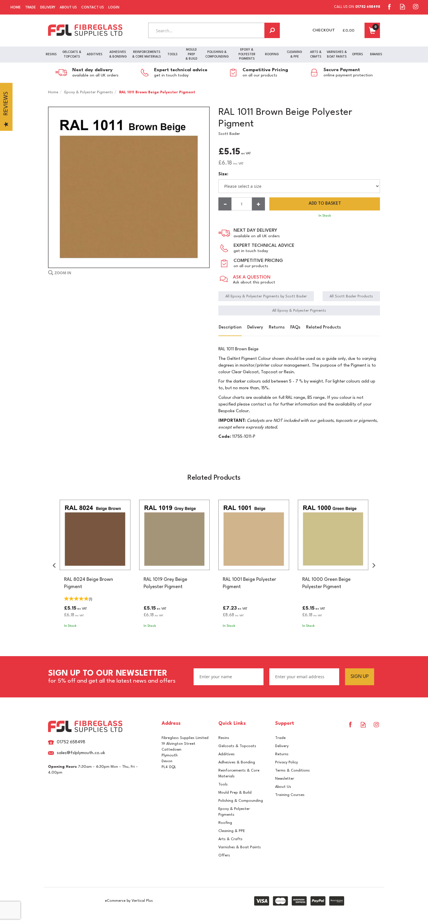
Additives (226, 754)
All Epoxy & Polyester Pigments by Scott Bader (266, 296)
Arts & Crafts (230, 839)
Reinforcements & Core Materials (238, 773)
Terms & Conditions (292, 770)
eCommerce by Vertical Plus (129, 901)
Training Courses (290, 795)
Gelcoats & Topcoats (237, 746)
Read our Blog (402, 6)
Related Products (323, 327)
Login (113, 7)
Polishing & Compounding (240, 801)
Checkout (323, 30)
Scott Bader (229, 134)
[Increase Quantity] (258, 203)
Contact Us (92, 7)
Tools (223, 784)
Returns (277, 327)
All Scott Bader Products (351, 296)
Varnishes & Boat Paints (239, 847)
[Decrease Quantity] (224, 203)
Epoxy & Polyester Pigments (234, 812)
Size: (223, 174)
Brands (376, 54)
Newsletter (284, 779)
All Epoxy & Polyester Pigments (299, 311)
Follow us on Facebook (389, 6)
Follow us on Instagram (415, 6)
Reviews (6, 104)
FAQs (295, 327)
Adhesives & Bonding (236, 762)
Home (15, 7)
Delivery (255, 327)
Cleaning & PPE (231, 831)
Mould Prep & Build (235, 793)
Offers (224, 855)
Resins (223, 738)
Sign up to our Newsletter (112, 677)
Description (230, 327)
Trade (280, 738)
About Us (283, 787)
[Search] (272, 30)
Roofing (225, 823)
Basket (372, 30)
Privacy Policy (286, 762)
